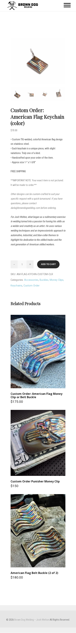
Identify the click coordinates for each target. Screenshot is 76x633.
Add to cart (48, 264)
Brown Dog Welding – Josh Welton (31, 619)
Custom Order (32, 285)
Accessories (31, 279)
